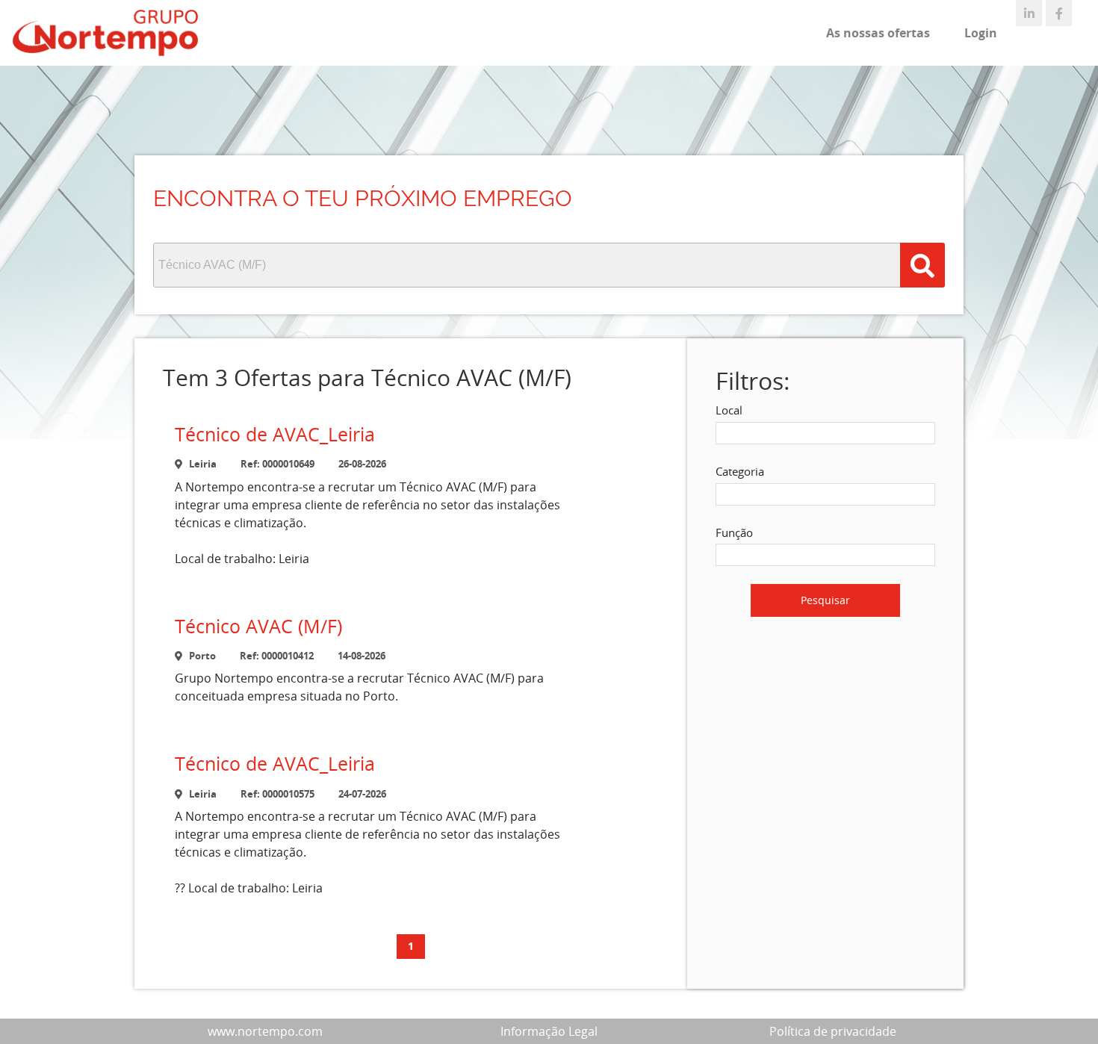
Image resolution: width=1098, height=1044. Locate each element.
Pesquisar (825, 600)
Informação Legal (549, 1031)
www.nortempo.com (265, 1031)
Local (729, 410)
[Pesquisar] (922, 265)
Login (980, 33)
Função (734, 532)
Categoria (740, 471)
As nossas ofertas (878, 33)
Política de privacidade (832, 1031)
